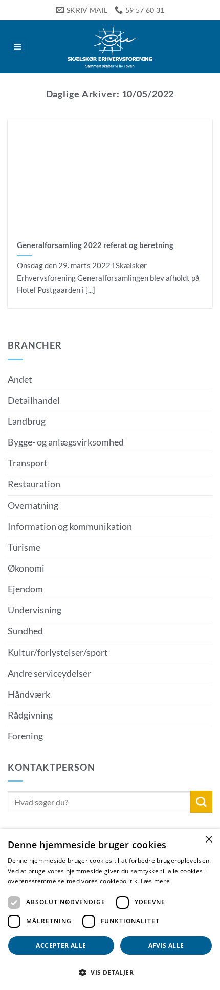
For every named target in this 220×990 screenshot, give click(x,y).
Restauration (34, 484)
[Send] (201, 802)
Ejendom (25, 589)
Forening (25, 736)
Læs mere (155, 881)
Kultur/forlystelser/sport (58, 652)
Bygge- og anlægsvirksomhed (66, 442)
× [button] (208, 840)
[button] (18, 47)
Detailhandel (34, 400)
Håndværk (29, 694)
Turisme (24, 547)
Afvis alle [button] (166, 945)
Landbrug (27, 421)
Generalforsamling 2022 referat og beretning (95, 245)
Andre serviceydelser (49, 673)
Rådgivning (30, 715)
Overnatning (33, 505)
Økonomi (26, 568)
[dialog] (110, 909)
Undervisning (34, 610)
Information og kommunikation (70, 526)
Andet (20, 379)
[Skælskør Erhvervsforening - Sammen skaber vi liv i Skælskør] (110, 46)
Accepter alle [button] (61, 945)
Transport (28, 463)
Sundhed (25, 631)
